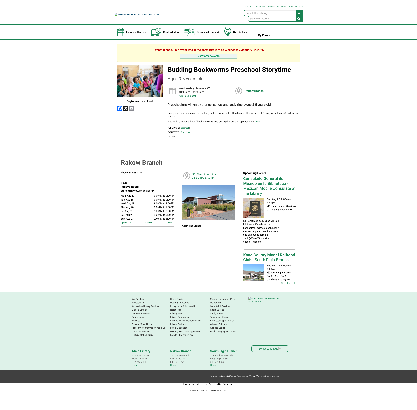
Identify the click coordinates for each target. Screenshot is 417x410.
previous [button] (127, 222)
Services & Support (208, 32)
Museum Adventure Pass (222, 299)
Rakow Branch (254, 91)
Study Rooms (217, 313)
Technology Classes (220, 317)
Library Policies (178, 324)
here (257, 121)
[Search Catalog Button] (299, 13)
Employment (138, 317)
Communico (228, 384)
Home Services (177, 299)
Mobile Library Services (181, 335)
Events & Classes (136, 32)
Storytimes (185, 132)
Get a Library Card (141, 331)
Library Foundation (180, 317)
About (248, 6)
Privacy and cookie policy (195, 384)
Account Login (296, 6)
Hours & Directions (179, 302)
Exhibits (136, 320)
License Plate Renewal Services (185, 320)
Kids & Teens (240, 32)
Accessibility (138, 302)
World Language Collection (223, 331)
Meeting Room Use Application (185, 331)
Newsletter (215, 302)
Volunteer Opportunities (222, 320)
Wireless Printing (218, 324)
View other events (209, 55)
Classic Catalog (140, 310)
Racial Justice (217, 310)
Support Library (277, 6)
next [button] (170, 222)
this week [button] (147, 222)
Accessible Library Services (145, 306)
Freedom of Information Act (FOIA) (149, 327)
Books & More (171, 32)
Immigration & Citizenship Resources (183, 308)
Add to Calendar (187, 95)
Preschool (184, 128)
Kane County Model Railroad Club (269, 257)
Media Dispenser (178, 327)
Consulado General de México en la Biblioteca (269, 186)
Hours (135, 365)
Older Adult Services (220, 306)
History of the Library (142, 335)
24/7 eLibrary (139, 299)
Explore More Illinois (142, 324)
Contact (259, 6)
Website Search (218, 327)
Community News (141, 313)
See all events (288, 283)
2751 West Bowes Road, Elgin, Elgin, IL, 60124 (204, 176)
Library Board (177, 313)
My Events (264, 35)
